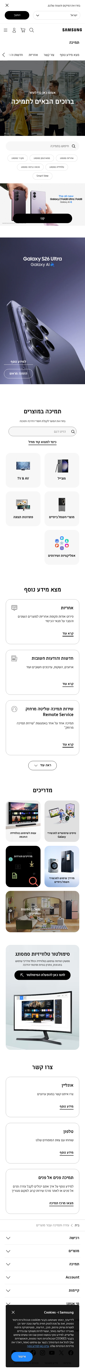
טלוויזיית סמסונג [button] (56, 167)
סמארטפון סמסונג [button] (42, 158)
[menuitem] (69, 54)
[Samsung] (72, 30)
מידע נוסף (67, 1106)
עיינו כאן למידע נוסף (38, 1346)
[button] (42, 1237)
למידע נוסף (18, 362)
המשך (17, 15)
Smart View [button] (42, 175)
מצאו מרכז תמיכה (61, 1203)
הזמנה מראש (18, 373)
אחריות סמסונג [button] (67, 158)
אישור (22, 1356)
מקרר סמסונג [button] (17, 158)
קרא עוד (68, 633)
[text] (61, 470)
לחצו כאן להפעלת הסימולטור (45, 975)
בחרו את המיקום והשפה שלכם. (63, 5)
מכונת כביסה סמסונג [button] (30, 167)
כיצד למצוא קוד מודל (42, 442)
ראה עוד (45, 765)
